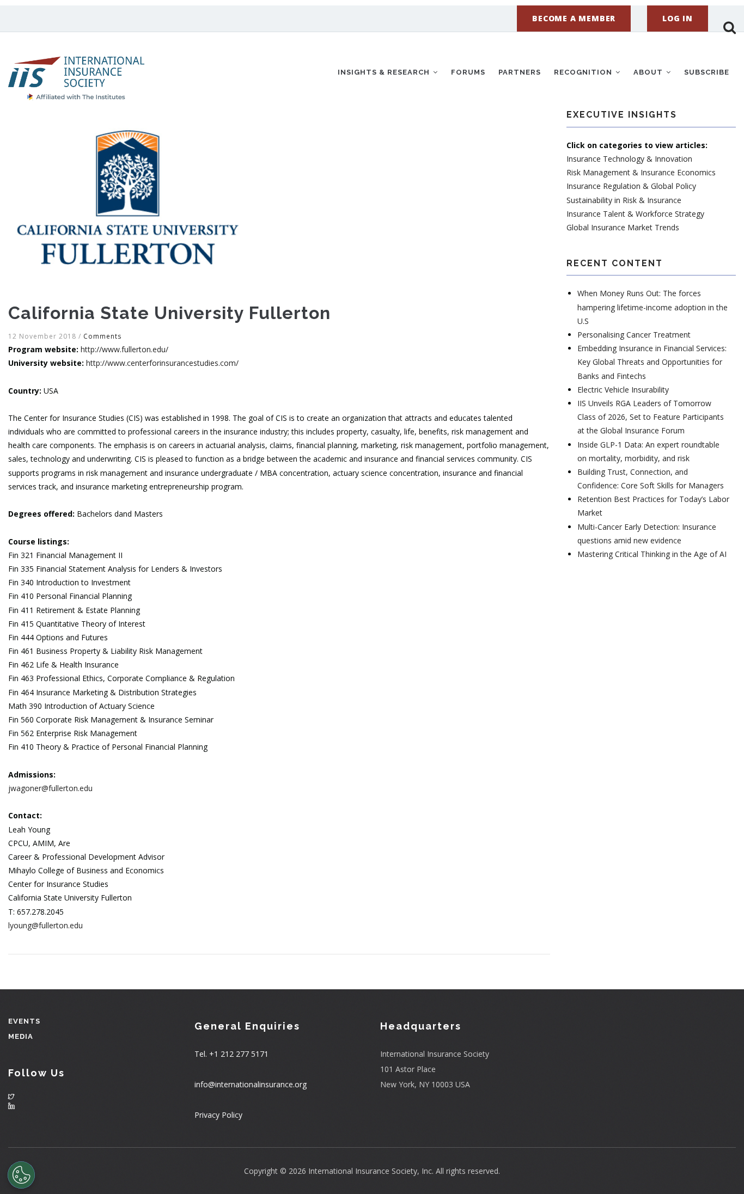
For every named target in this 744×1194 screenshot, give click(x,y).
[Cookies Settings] (21, 1175)
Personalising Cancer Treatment (634, 334)
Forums (468, 72)
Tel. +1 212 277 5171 (231, 1054)
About (649, 72)
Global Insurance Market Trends (622, 227)
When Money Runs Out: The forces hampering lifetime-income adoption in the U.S (652, 307)
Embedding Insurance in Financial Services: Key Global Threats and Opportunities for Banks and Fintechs (652, 362)
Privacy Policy (218, 1115)
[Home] (76, 70)
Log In (677, 18)
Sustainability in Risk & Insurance (623, 200)
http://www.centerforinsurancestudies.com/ (162, 363)
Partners (519, 72)
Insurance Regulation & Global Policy (631, 186)
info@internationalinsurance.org (250, 1084)
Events (24, 1021)
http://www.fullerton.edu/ (124, 349)
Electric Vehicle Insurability (623, 389)
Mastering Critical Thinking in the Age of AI (652, 554)
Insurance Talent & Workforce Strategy (635, 214)
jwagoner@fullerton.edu (50, 788)
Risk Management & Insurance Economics (641, 172)
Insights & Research (385, 72)
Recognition (584, 72)
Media (20, 1036)
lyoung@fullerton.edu (45, 925)
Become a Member (573, 18)
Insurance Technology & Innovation (629, 159)
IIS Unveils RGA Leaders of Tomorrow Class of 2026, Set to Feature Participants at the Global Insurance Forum (650, 417)
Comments (102, 336)
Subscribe (706, 72)
